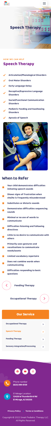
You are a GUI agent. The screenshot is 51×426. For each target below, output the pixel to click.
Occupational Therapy (23, 298)
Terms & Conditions (34, 411)
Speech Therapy (13, 331)
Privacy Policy (14, 411)
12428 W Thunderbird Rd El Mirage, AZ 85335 (25, 398)
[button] (44, 3)
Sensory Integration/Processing (21, 346)
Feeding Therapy (24, 285)
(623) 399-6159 (20, 385)
